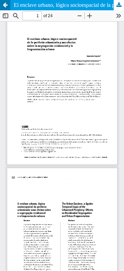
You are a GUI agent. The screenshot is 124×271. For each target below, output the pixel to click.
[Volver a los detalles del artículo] (5, 5)
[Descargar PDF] (119, 5)
